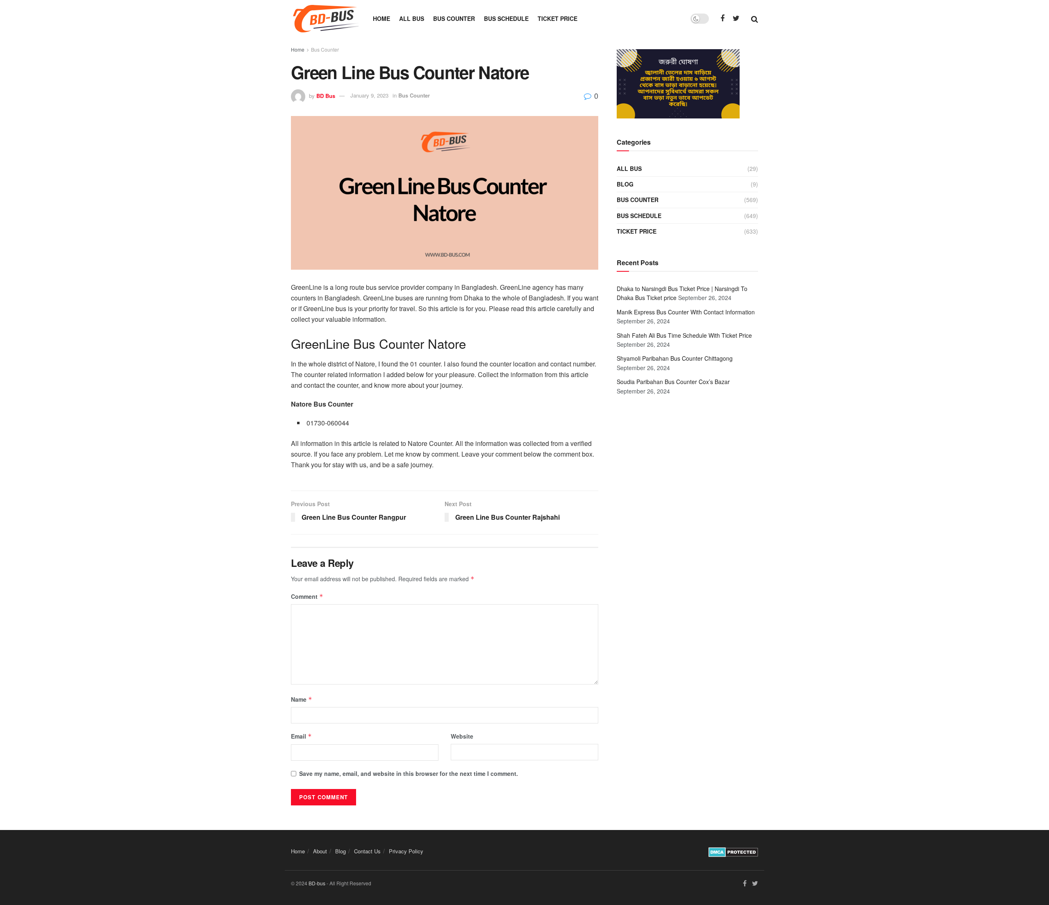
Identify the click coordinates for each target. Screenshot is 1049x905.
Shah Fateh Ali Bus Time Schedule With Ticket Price (684, 335)
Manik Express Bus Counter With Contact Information (686, 312)
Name (301, 699)
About (320, 851)
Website (462, 736)
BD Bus (325, 95)
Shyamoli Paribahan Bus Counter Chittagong (675, 358)
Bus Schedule (506, 18)
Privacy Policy (406, 851)
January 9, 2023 (369, 95)
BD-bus (317, 883)
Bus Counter (454, 18)
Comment (307, 596)
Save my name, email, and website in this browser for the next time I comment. (408, 773)
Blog (625, 184)
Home (381, 18)
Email (301, 736)
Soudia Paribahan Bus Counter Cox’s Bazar (673, 381)
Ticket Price (557, 18)
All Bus (411, 18)
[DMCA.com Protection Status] (733, 851)
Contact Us (367, 851)
